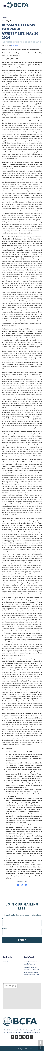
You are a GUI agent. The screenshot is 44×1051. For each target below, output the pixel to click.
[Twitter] (16, 1037)
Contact (5, 962)
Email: (4, 919)
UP (40, 1042)
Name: (4, 928)
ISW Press (14, 45)
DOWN (40, 1047)
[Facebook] (12, 1037)
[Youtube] (20, 1037)
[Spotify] (27, 1037)
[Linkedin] (24, 1037)
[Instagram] (31, 1037)
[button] (4, 6)
